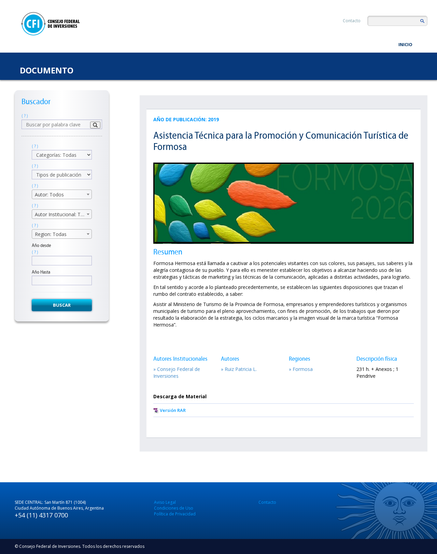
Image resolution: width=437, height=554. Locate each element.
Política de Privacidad (175, 514)
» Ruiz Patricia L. (239, 369)
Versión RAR (173, 410)
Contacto (352, 21)
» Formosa (301, 369)
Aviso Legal (165, 502)
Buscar (62, 305)
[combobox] (62, 194)
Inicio (405, 44)
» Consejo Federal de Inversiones (176, 372)
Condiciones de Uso (173, 508)
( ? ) (25, 116)
